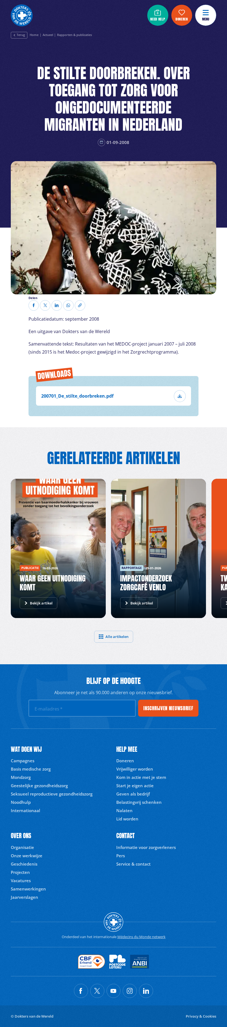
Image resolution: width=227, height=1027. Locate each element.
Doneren (125, 760)
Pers (120, 855)
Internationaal (25, 810)
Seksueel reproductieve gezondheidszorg (51, 794)
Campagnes (22, 760)
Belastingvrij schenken (139, 802)
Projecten (20, 872)
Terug (21, 35)
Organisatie (22, 847)
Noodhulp (21, 802)
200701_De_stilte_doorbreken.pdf (77, 396)
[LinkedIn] (56, 305)
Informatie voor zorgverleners (146, 847)
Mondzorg (21, 777)
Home (34, 35)
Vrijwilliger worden (134, 769)
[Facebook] (34, 305)
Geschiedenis (24, 864)
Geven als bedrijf (133, 794)
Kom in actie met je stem (141, 777)
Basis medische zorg (31, 769)
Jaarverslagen (24, 897)
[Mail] (68, 305)
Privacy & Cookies (201, 1016)
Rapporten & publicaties (74, 35)
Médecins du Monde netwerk (141, 936)
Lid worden (127, 819)
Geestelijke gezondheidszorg (39, 785)
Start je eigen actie (135, 785)
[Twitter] (45, 305)
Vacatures (21, 880)
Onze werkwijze (26, 855)
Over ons (21, 836)
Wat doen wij (26, 749)
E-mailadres (49, 709)
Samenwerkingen (28, 889)
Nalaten (124, 810)
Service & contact (133, 864)
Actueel (48, 35)
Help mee (126, 749)
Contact (125, 836)
